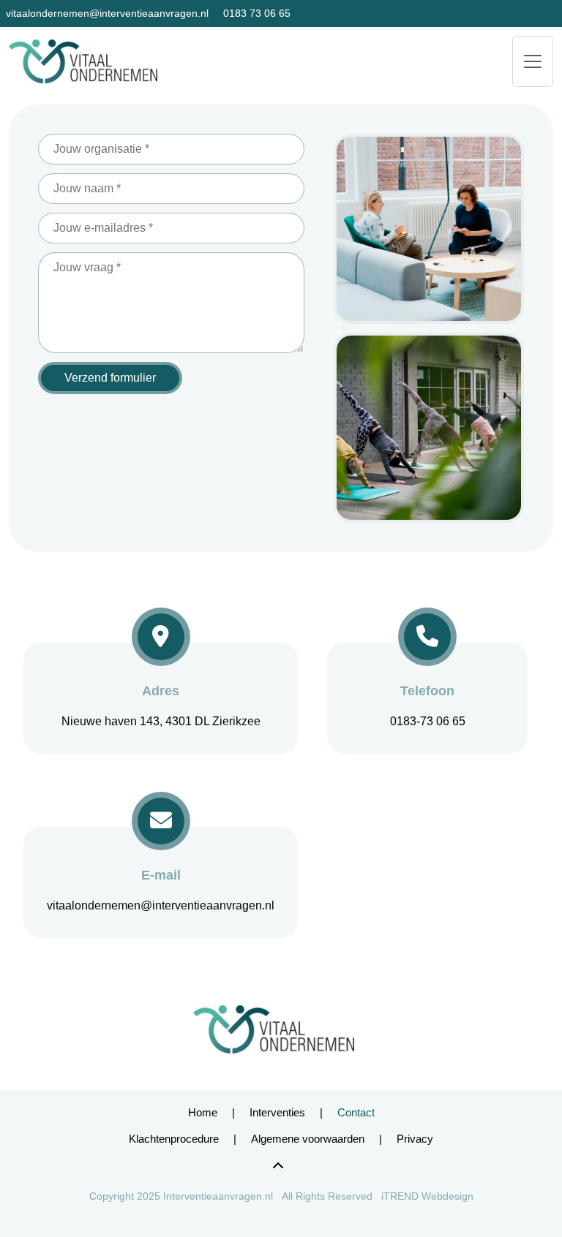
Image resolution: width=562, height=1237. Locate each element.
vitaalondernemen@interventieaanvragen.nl (107, 13)
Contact (356, 1112)
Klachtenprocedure (174, 1138)
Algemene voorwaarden (307, 1138)
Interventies (277, 1112)
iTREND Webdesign (427, 1196)
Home (202, 1112)
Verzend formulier (110, 377)
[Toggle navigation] (532, 61)
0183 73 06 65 (257, 13)
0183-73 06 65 (427, 721)
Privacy (415, 1138)
